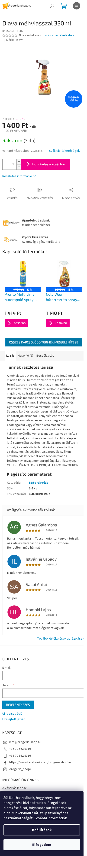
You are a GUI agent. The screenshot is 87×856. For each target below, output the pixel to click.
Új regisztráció (12, 714)
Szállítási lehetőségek (64, 151)
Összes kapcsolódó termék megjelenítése (43, 342)
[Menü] (76, 5)
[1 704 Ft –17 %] (23, 273)
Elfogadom (41, 844)
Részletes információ (17, 176)
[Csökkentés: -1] (18, 167)
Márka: (14, 40)
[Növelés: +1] (18, 161)
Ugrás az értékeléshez (58, 35)
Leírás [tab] (10, 355)
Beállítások (42, 829)
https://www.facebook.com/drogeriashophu (40, 762)
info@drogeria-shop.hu (25, 742)
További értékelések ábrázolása (59, 638)
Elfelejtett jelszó (13, 719)
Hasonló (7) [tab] (25, 355)
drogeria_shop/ (20, 769)
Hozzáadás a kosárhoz (48, 164)
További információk (50, 818)
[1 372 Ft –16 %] (64, 273)
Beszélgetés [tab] (45, 355)
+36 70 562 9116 (20, 749)
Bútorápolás (38, 482)
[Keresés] (52, 5)
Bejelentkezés (18, 705)
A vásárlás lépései (15, 788)
